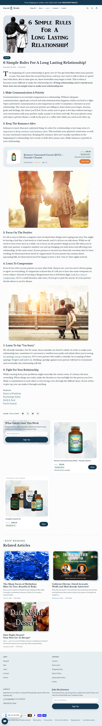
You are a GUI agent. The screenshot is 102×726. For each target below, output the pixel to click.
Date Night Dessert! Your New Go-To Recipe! (16, 636)
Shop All (32, 8)
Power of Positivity (12, 393)
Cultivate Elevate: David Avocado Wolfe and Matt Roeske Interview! (70, 585)
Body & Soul (9, 400)
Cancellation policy (89, 720)
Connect (55, 8)
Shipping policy (75, 720)
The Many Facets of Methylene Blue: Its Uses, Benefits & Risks (20, 585)
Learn (47, 8)
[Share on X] (28, 414)
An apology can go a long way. (17, 356)
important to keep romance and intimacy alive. (25, 131)
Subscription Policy (58, 677)
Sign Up (26, 439)
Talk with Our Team (9, 703)
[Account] (92, 8)
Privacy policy (48, 720)
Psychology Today (12, 397)
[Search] (87, 8)
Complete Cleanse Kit (13, 519)
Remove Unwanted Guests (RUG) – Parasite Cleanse (43, 156)
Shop (92, 467)
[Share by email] (38, 414)
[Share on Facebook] (23, 414)
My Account (56, 665)
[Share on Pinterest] (33, 414)
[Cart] (96, 8)
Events (64, 8)
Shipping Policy (57, 669)
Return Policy (56, 673)
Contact (55, 661)
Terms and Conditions (61, 720)
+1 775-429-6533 (8, 699)
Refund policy (37, 720)
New (40, 8)
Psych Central (10, 403)
